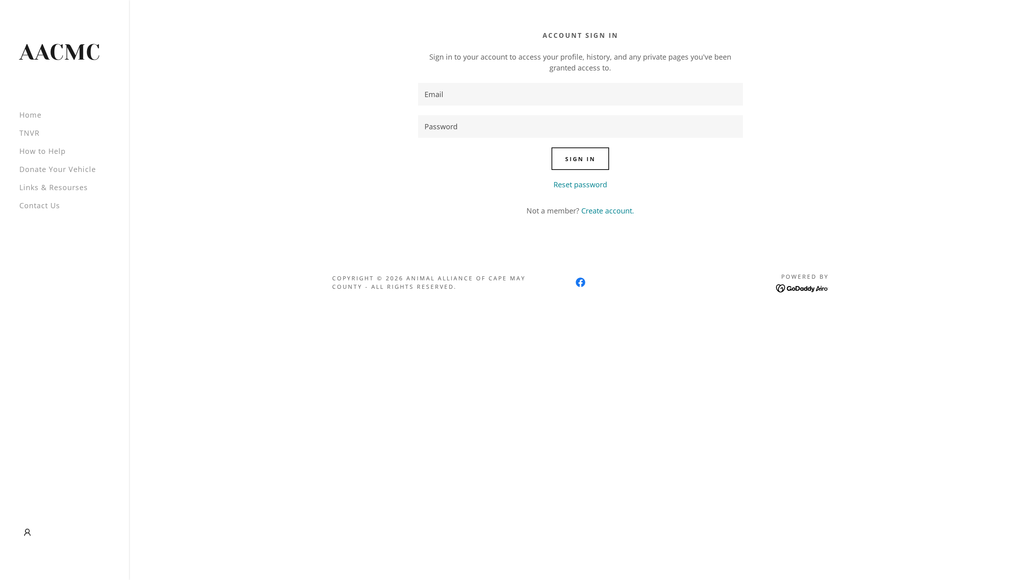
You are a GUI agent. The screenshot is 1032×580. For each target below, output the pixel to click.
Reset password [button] (580, 184)
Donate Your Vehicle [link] (57, 169)
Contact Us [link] (39, 205)
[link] (64, 57)
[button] (27, 532)
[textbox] (580, 94)
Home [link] (30, 115)
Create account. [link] (607, 210)
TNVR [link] (29, 133)
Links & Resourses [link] (53, 187)
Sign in (580, 159)
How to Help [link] (42, 151)
